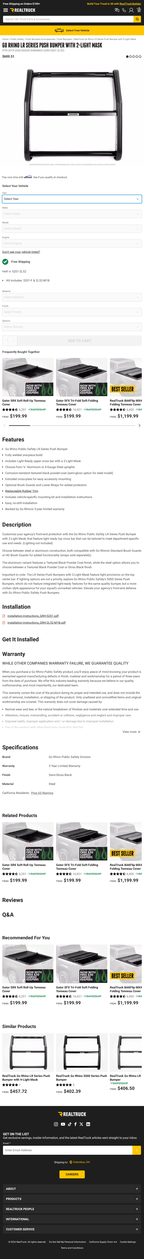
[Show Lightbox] (72, 114)
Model (5, 222)
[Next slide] (139, 425)
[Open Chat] (117, 10)
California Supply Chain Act (103, 1242)
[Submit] (136, 1150)
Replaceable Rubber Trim (21, 491)
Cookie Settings (128, 1242)
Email (6, 1143)
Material (6, 291)
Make (5, 207)
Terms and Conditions (72, 1248)
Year (4, 193)
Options (6, 321)
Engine (5, 237)
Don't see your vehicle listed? (21, 252)
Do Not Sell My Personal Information (67, 1242)
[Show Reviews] (134, 56)
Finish (5, 306)
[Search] (137, 19)
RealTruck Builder (130, 3)
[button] (72, 1188)
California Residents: (27, 793)
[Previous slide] (4, 425)
